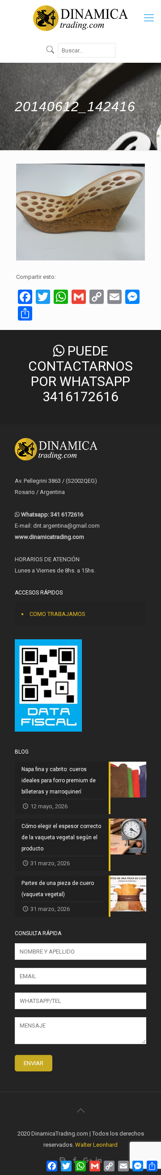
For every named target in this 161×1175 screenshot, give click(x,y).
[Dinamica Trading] (80, 17)
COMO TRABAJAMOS (57, 614)
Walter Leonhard (96, 1144)
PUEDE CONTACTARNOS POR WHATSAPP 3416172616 (80, 373)
